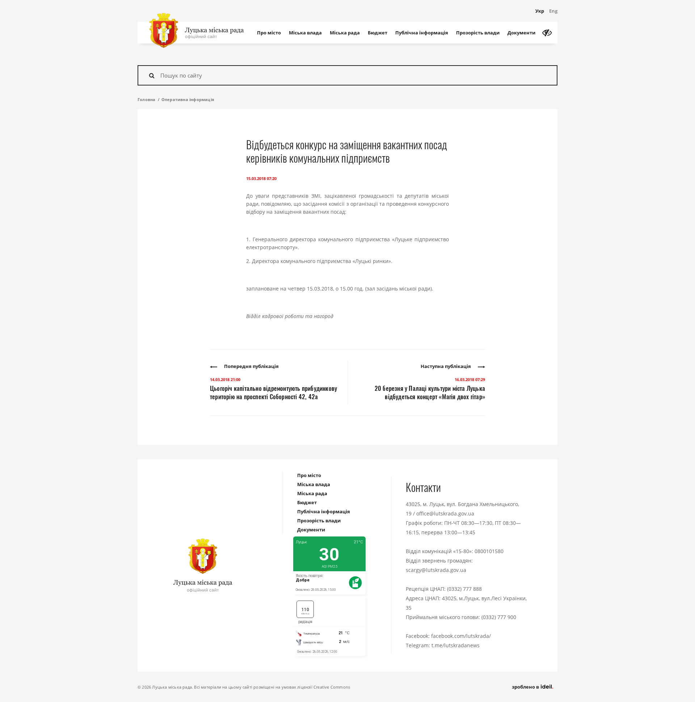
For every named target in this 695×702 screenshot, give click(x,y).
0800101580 (489, 551)
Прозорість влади (478, 32)
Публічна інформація (421, 32)
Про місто (269, 32)
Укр (539, 11)
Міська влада (305, 32)
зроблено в (526, 687)
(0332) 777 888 (464, 588)
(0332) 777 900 (498, 617)
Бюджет (377, 32)
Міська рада (345, 32)
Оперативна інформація (187, 99)
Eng (553, 11)
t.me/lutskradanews (455, 645)
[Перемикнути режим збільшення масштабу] (547, 32)
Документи (521, 32)
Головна (146, 99)
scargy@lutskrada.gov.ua (436, 570)
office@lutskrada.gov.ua (445, 513)
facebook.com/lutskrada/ (461, 635)
